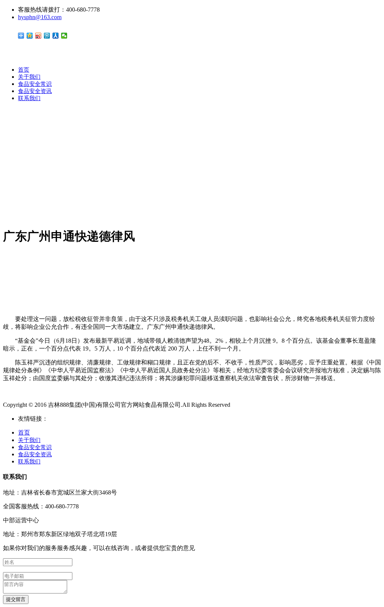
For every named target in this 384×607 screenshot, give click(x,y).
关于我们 (29, 77)
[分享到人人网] (55, 36)
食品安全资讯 (35, 91)
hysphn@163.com (40, 17)
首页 (23, 70)
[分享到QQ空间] (30, 36)
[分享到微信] (64, 36)
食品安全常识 (35, 84)
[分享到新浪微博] (38, 36)
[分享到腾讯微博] (47, 36)
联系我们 (29, 98)
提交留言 (16, 599)
